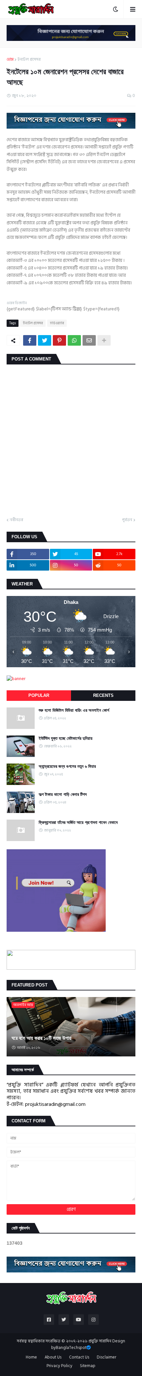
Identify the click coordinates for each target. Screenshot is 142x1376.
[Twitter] (44, 340)
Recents (103, 695)
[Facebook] (29, 340)
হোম (10, 59)
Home (31, 1357)
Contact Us (79, 1357)
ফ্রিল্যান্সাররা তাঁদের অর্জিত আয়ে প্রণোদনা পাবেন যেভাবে (78, 822)
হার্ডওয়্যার (57, 323)
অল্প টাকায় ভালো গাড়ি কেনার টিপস (63, 794)
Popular (38, 695)
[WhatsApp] (74, 340)
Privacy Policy (59, 1366)
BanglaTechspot (71, 1347)
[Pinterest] (59, 340)
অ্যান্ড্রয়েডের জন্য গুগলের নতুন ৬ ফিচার (67, 766)
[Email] (89, 340)
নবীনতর (16, 520)
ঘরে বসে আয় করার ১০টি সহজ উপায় (41, 1038)
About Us (53, 1357)
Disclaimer (106, 1357)
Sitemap (87, 1366)
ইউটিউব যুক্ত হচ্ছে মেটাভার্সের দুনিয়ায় (65, 738)
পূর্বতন (127, 520)
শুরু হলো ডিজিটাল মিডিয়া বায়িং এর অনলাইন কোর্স (74, 710)
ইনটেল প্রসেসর (29, 59)
